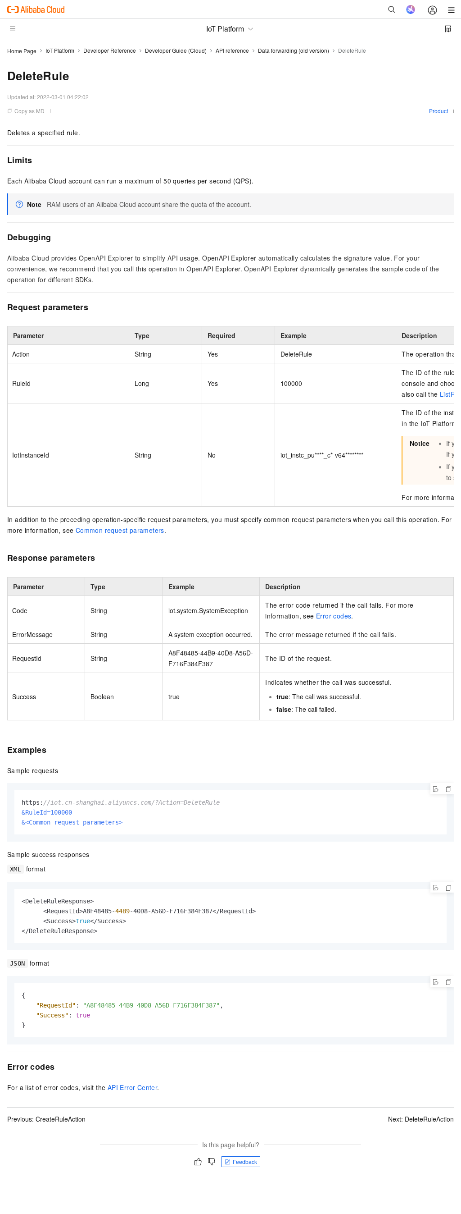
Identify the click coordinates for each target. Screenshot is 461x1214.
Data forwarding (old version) (293, 50)
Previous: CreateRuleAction (46, 1118)
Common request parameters (120, 530)
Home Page (21, 51)
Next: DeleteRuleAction (421, 1118)
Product (438, 111)
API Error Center (132, 1087)
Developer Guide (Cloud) (176, 50)
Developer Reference (109, 50)
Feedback (245, 1161)
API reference (232, 50)
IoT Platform (59, 50)
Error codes (333, 615)
